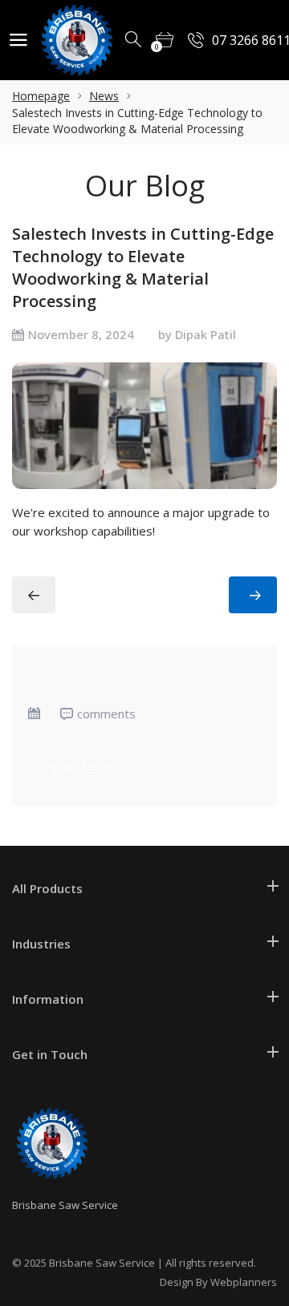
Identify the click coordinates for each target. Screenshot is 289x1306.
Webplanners (243, 1282)
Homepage (41, 95)
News (104, 95)
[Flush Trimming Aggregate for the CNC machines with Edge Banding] (33, 594)
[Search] (134, 40)
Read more (82, 766)
